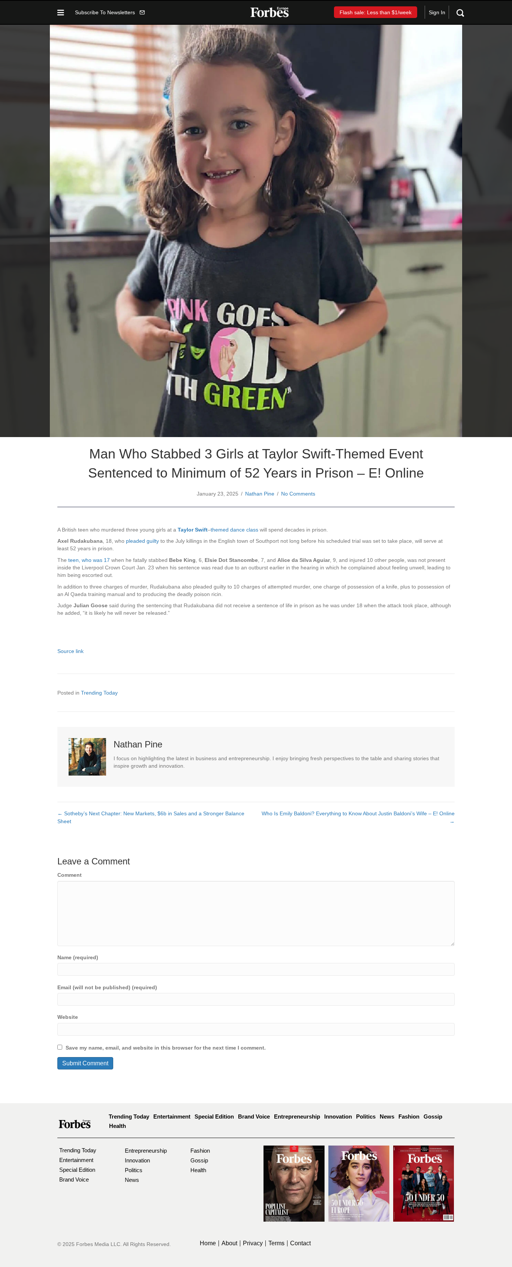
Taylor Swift (193, 530)
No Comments (298, 494)
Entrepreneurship (297, 1116)
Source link (70, 651)
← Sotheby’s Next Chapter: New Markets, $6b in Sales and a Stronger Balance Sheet (150, 817)
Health (117, 1126)
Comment (69, 875)
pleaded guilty (142, 541)
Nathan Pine (259, 494)
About (229, 1243)
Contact (300, 1243)
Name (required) (77, 957)
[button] (110, 12)
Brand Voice (254, 1116)
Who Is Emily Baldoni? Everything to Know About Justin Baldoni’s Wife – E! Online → (358, 817)
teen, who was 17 (89, 560)
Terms (276, 1243)
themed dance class (234, 530)
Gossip (433, 1116)
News (387, 1116)
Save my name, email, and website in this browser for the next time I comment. (166, 1048)
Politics (366, 1116)
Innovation (338, 1116)
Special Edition (214, 1116)
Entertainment (171, 1116)
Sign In (437, 12)
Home (208, 1243)
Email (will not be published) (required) (107, 987)
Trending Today (99, 693)
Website (67, 1017)
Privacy (253, 1243)
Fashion (408, 1116)
